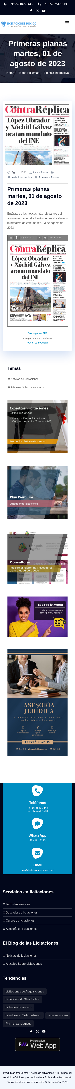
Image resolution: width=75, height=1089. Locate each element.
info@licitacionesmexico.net (38, 870)
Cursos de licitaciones (20, 920)
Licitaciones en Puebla (58, 1015)
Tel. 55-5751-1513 (55, 4)
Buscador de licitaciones (22, 912)
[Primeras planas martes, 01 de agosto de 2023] (37, 133)
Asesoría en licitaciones (21, 928)
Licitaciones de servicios (18, 1007)
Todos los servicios (18, 904)
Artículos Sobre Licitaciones (27, 387)
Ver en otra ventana (37, 342)
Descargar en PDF (37, 333)
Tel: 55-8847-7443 (21, 4)
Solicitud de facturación (58, 1077)
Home (10, 72)
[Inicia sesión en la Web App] (37, 1043)
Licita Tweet (40, 172)
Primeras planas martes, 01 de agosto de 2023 (34, 196)
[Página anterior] (11, 238)
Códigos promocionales (28, 1077)
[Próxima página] (16, 238)
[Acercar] (45, 238)
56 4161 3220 (37, 840)
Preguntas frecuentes (16, 1072)
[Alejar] (39, 238)
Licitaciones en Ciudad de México (23, 1015)
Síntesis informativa (56, 72)
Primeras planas (49, 177)
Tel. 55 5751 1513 (37, 810)
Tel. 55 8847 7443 (37, 807)
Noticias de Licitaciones (25, 378)
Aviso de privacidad (42, 1072)
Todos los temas (28, 72)
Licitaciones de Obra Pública (22, 999)
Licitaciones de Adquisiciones (24, 991)
